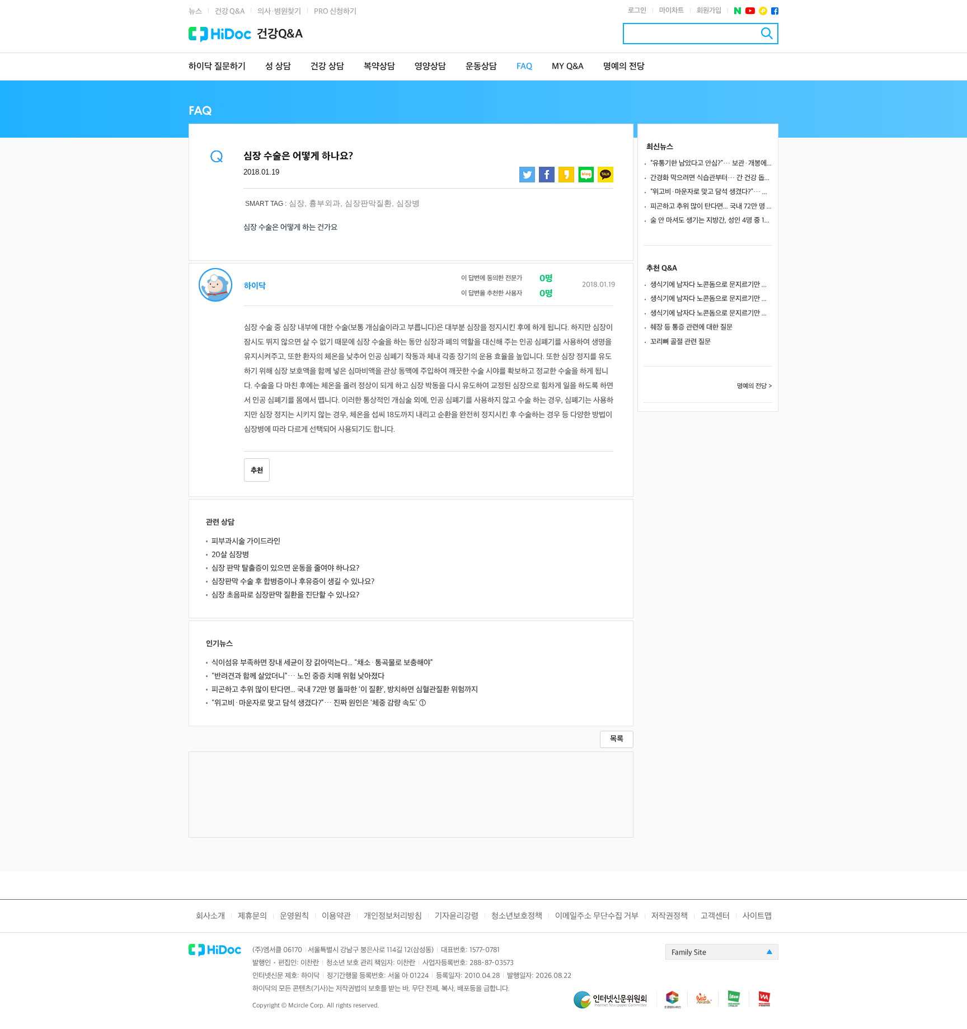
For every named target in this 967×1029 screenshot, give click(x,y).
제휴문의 (252, 916)
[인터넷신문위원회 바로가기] (615, 1004)
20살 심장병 (230, 555)
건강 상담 (327, 67)
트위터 (527, 174)
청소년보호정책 (516, 916)
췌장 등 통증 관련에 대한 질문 (691, 327)
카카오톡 (605, 174)
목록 (616, 739)
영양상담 (430, 67)
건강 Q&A (230, 11)
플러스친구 (763, 11)
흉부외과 (324, 203)
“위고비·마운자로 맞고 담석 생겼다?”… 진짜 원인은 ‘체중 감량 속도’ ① (319, 703)
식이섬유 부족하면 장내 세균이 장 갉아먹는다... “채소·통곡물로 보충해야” (322, 663)
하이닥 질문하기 (217, 67)
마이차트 (671, 10)
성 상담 (278, 67)
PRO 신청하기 (335, 11)
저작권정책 (669, 916)
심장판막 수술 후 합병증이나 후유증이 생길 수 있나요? (293, 581)
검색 (767, 33)
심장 (296, 203)
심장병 (408, 203)
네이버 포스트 (737, 11)
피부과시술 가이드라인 (246, 541)
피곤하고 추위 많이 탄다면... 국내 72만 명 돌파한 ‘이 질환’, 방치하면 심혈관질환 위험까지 (345, 689)
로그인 (637, 10)
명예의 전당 (624, 67)
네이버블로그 (586, 174)
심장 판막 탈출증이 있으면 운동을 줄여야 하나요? (285, 568)
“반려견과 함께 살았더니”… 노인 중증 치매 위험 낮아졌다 (298, 676)
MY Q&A (568, 67)
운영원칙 (294, 916)
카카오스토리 (566, 174)
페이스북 (774, 11)
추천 (257, 470)
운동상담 (481, 67)
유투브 (750, 11)
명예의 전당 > (754, 386)
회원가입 (709, 10)
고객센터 (715, 916)
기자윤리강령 (456, 916)
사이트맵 (757, 916)
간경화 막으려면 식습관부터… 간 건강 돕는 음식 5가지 (711, 177)
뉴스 (195, 11)
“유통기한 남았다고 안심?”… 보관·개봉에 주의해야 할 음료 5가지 (711, 163)
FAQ (524, 67)
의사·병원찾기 (279, 11)
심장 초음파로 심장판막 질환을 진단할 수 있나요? (285, 595)
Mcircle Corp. (306, 1006)
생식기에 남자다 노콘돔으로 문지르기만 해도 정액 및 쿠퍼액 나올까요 (711, 284)
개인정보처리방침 (393, 916)
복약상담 (379, 67)
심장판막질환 (368, 203)
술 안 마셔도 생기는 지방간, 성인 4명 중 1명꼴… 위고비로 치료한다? (711, 220)
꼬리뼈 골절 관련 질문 (680, 341)
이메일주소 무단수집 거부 (597, 916)
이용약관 (336, 916)
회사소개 (210, 916)
